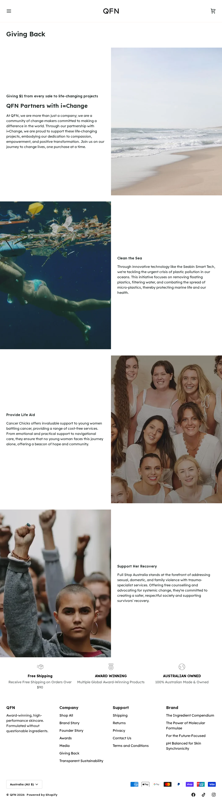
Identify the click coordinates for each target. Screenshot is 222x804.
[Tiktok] (203, 795)
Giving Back (69, 753)
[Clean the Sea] (55, 275)
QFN (13, 794)
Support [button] (121, 707)
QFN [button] (10, 707)
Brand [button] (172, 707)
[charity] (55, 583)
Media (64, 745)
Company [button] (68, 707)
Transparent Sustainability (81, 761)
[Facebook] (193, 795)
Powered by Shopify (42, 794)
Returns (119, 723)
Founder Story (71, 730)
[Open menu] (12, 11)
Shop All (66, 715)
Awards (65, 738)
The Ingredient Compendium (190, 715)
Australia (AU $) (22, 784)
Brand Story (69, 723)
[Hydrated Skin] (166, 429)
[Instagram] (214, 795)
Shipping (120, 715)
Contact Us (122, 738)
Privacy (119, 730)
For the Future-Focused (186, 735)
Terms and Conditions (131, 745)
